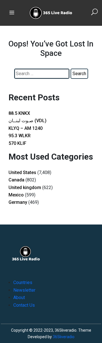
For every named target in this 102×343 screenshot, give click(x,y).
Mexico (16, 195)
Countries (22, 282)
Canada (16, 180)
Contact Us (24, 305)
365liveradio (64, 336)
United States (22, 172)
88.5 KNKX (19, 113)
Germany (17, 202)
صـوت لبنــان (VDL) (27, 120)
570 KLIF (17, 143)
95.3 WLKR (19, 135)
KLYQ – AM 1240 (25, 128)
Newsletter (24, 290)
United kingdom (24, 187)
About (19, 297)
